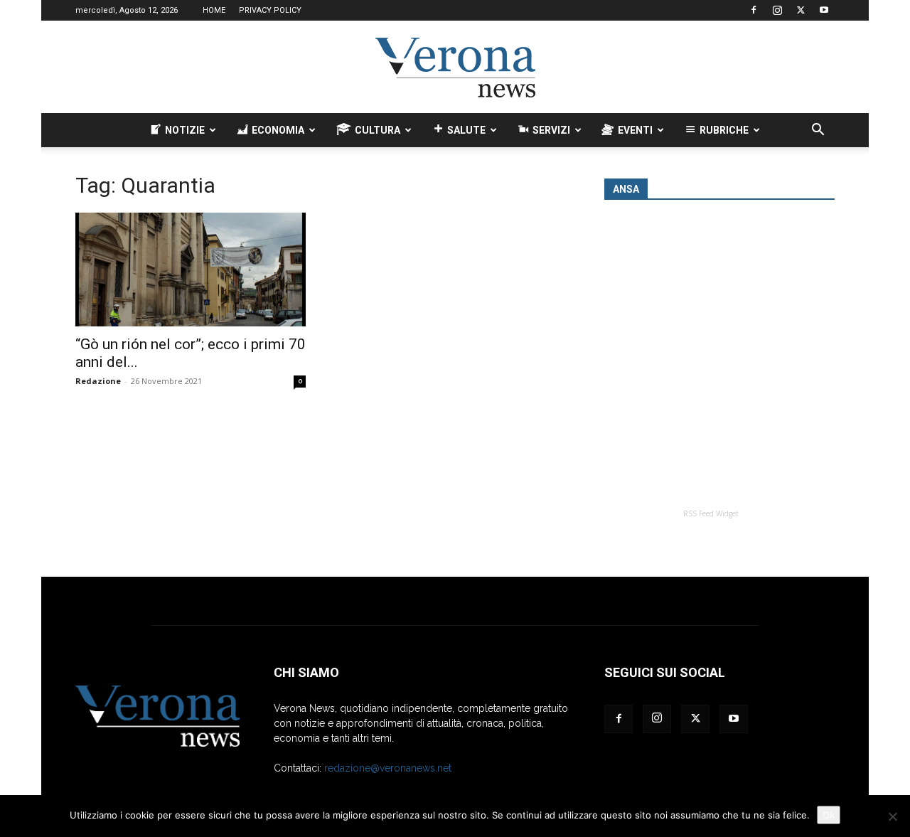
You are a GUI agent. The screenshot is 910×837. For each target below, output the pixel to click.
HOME (214, 10)
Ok (829, 815)
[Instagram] (777, 10)
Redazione (98, 380)
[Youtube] (824, 10)
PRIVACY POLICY (270, 10)
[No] (892, 816)
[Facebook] (753, 10)
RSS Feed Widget (711, 513)
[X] (800, 10)
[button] (818, 131)
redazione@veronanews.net (387, 768)
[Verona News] (455, 67)
